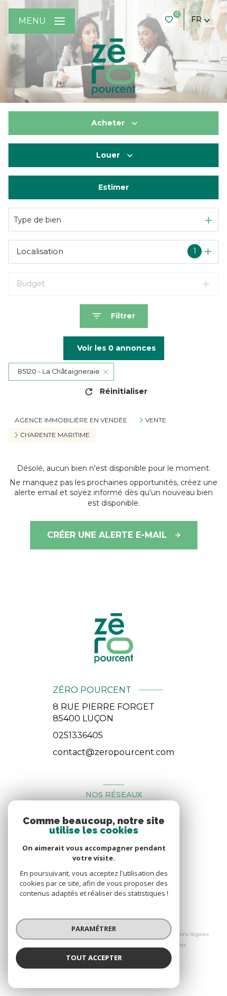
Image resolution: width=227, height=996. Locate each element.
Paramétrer (93, 928)
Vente (155, 420)
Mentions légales (186, 934)
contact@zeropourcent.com (113, 752)
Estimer (113, 187)
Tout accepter (94, 957)
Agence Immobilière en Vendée (71, 420)
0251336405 (78, 735)
